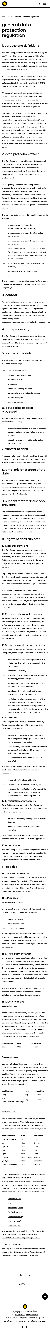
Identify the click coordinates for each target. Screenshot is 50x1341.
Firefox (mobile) (15, 1212)
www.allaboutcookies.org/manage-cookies (21, 1238)
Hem (22, 1275)
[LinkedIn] (27, 1327)
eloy (22, 1284)
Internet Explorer (15, 1208)
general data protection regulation (32, 1321)
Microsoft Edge (14, 1226)
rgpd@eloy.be (18, 322)
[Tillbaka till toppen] (45, 1296)
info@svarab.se (32, 1315)
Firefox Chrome (14, 1199)
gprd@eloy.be (31, 322)
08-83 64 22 (20, 1315)
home (4, 17)
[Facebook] (22, 1327)
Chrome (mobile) (15, 1217)
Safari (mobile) (14, 1221)
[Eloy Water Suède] (4, 3)
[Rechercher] (39, 4)
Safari (10, 1203)
